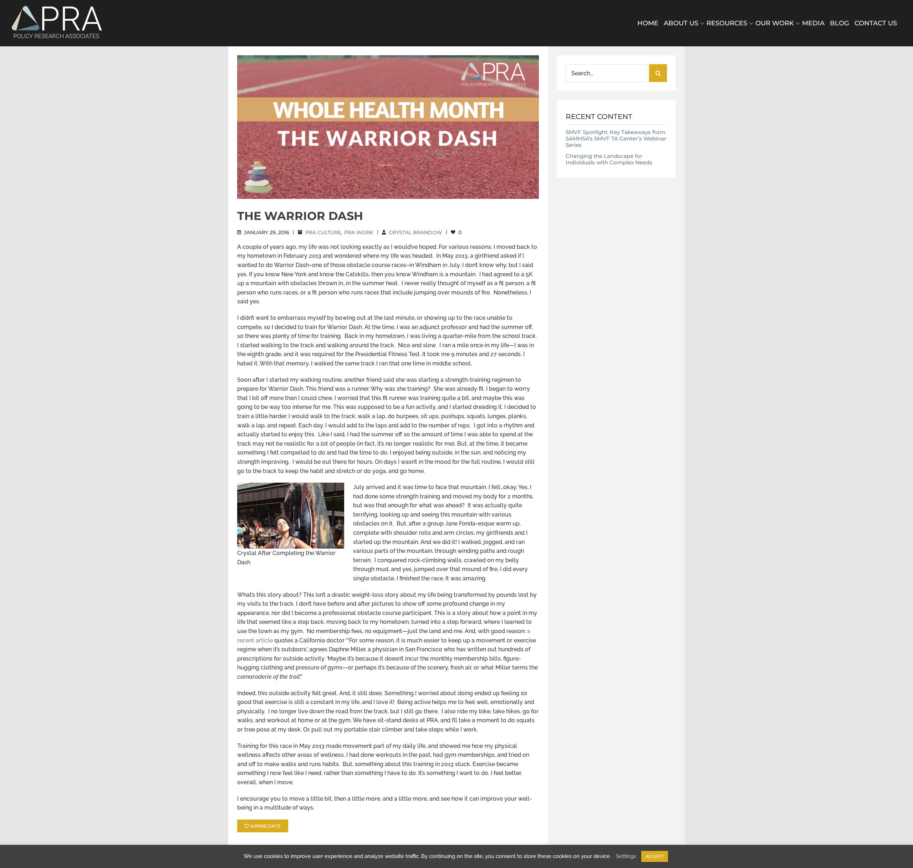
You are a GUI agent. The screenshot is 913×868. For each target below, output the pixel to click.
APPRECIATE (265, 826)
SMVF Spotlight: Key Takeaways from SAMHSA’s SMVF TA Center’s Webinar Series (616, 138)
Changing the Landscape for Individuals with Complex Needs (609, 159)
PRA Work (358, 232)
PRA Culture (323, 232)
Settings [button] (626, 856)
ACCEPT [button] (655, 856)
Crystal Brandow (415, 232)
